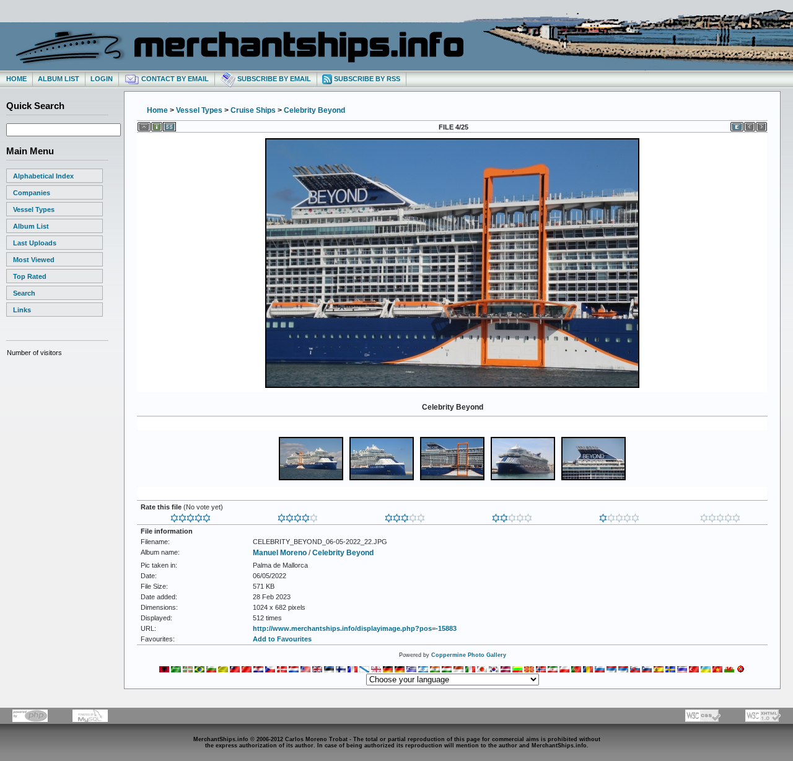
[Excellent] (298, 515)
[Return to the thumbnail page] (144, 124)
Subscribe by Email (273, 78)
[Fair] (512, 515)
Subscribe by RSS (366, 78)
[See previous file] (749, 124)
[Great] (190, 515)
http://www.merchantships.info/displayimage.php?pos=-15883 (355, 628)
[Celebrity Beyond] (452, 386)
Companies (31, 192)
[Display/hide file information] (156, 124)
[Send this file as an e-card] (736, 124)
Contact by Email (174, 78)
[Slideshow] (169, 124)
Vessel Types (34, 209)
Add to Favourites (282, 639)
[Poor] (619, 515)
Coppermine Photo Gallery (468, 655)
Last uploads (34, 243)
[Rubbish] (720, 515)
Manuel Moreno (280, 552)
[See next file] (761, 124)
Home (16, 78)
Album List (58, 78)
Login (101, 78)
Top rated (29, 276)
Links (22, 310)
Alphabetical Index (43, 176)
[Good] (405, 515)
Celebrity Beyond (314, 110)
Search (24, 293)
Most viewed (34, 259)
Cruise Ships (253, 110)
